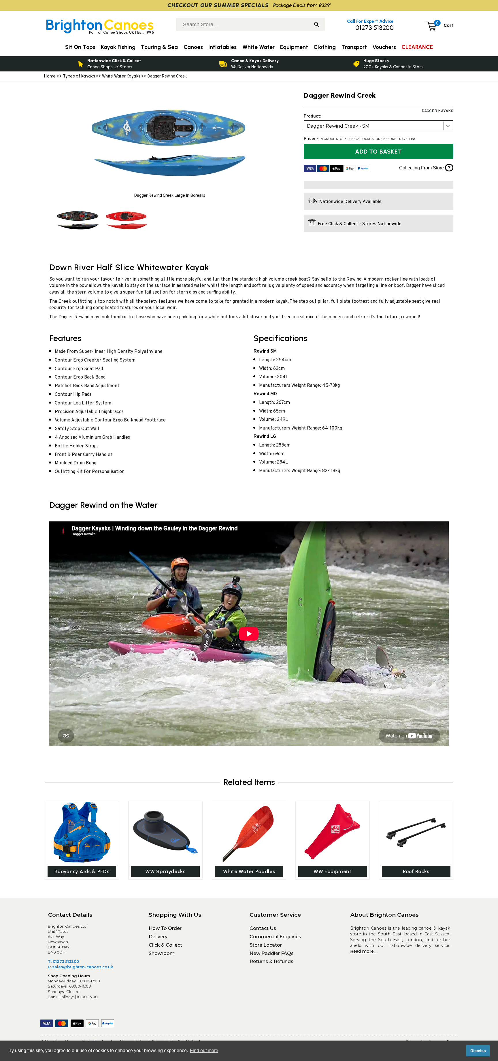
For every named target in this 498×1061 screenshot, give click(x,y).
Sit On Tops (80, 47)
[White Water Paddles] (249, 832)
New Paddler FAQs (272, 953)
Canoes (193, 47)
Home (50, 76)
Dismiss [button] (478, 1050)
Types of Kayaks (79, 76)
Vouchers (384, 47)
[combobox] (378, 125)
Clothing (325, 47)
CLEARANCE (417, 47)
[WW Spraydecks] (165, 832)
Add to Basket (378, 151)
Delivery (158, 936)
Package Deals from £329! (302, 5)
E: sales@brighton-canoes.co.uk (80, 966)
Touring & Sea (159, 47)
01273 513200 (374, 28)
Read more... (363, 951)
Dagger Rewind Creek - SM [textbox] (338, 126)
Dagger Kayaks (437, 111)
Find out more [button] (204, 1050)
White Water (258, 47)
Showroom (162, 953)
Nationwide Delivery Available (350, 202)
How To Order (165, 928)
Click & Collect (165, 945)
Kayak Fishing (118, 47)
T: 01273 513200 (63, 961)
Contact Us (263, 928)
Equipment (294, 47)
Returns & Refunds (271, 961)
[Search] (317, 25)
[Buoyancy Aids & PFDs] (82, 832)
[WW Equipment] (332, 832)
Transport (354, 47)
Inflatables (222, 47)
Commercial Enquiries (275, 936)
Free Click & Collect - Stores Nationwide (359, 224)
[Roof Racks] (416, 832)
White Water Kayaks (121, 76)
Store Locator (266, 945)
